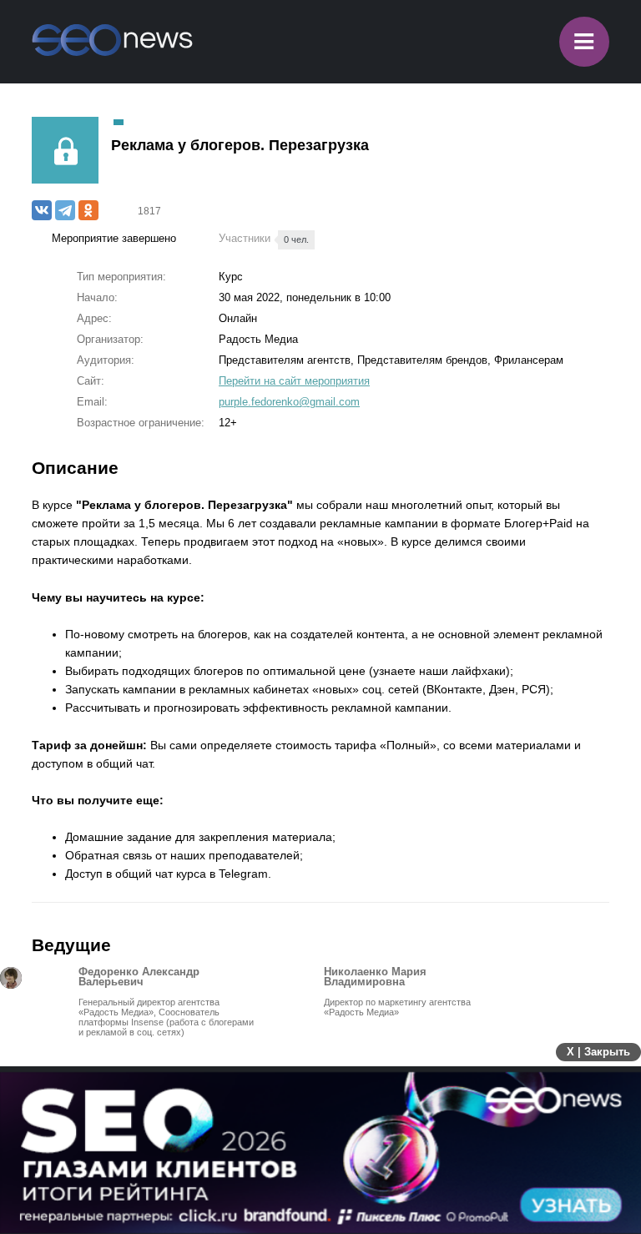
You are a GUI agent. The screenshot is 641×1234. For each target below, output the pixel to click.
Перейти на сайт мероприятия (294, 381)
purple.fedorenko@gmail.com (289, 401)
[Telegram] (65, 210)
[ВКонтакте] (42, 210)
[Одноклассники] (88, 210)
